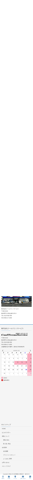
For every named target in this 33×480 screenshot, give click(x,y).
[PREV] (3, 350)
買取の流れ (6, 440)
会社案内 (4, 447)
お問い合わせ (5, 462)
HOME (4, 428)
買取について (5, 436)
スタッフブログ (6, 466)
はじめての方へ (6, 432)
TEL (30, 478)
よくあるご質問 (7, 458)
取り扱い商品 (7, 443)
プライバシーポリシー (9, 455)
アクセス (15, 478)
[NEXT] (30, 350)
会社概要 (5, 451)
